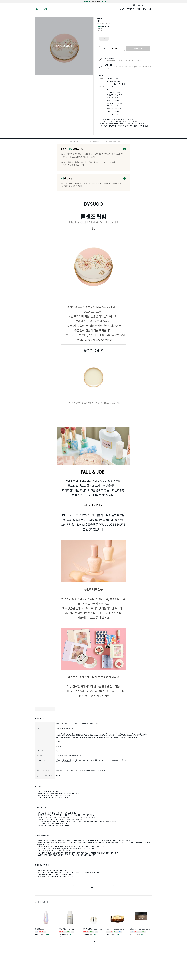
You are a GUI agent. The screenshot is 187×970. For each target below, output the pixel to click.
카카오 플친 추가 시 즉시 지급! (93, 2)
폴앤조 (99, 19)
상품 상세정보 (74, 141)
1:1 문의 (93, 888)
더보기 (93, 942)
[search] (150, 9)
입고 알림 (114, 48)
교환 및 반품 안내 (93, 141)
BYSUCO (41, 9)
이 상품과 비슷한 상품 (113, 141)
